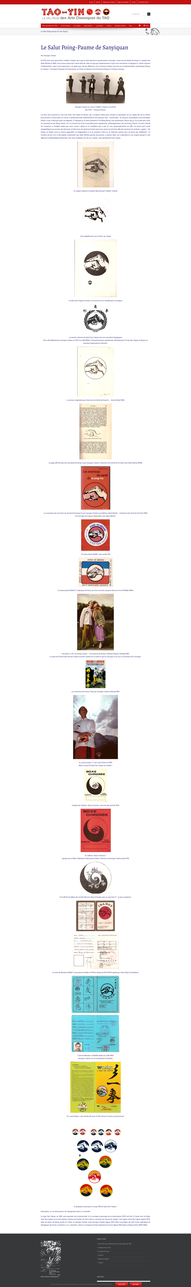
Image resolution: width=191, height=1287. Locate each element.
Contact (100, 1263)
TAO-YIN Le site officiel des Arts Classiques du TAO (114, 1244)
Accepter (121, 1284)
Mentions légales (103, 1259)
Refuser (136, 1284)
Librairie (100, 1255)
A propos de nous (103, 1251)
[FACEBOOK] (139, 25)
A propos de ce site (104, 1247)
